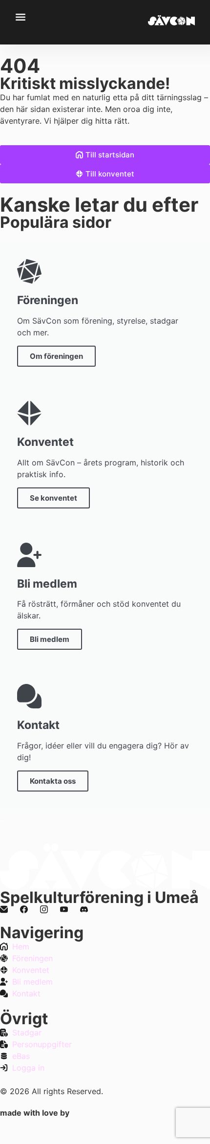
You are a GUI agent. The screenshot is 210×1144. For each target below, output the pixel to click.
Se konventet (53, 498)
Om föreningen (56, 356)
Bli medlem (49, 639)
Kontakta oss (53, 781)
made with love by (34, 1113)
